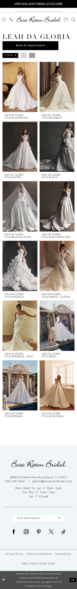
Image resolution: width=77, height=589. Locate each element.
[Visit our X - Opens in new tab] (51, 532)
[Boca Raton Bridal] (38, 19)
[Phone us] (11, 19)
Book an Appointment (30, 45)
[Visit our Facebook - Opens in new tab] (14, 532)
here (49, 586)
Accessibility (63, 554)
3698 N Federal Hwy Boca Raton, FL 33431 (38, 477)
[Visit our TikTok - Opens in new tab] (63, 532)
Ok (73, 580)
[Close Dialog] (3, 580)
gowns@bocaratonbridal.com (52, 481)
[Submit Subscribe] (58, 518)
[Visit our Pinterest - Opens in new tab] (39, 532)
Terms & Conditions (39, 554)
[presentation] (20, 87)
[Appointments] (66, 19)
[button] (4, 19)
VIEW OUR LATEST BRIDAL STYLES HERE (39, 4)
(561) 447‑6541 (16, 481)
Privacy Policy (14, 554)
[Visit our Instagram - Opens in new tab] (26, 532)
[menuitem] (4, 19)
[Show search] (73, 19)
